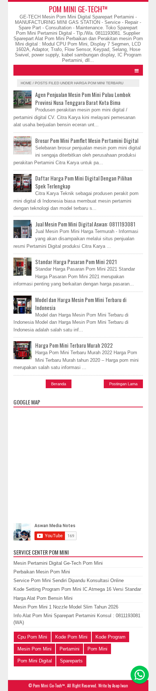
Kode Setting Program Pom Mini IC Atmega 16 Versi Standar (77, 589)
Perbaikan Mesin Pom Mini (41, 572)
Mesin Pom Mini (34, 649)
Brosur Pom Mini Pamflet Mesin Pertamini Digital (86, 140)
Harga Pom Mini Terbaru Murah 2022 (74, 345)
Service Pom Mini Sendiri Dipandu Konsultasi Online (68, 580)
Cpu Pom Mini (32, 637)
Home (26, 83)
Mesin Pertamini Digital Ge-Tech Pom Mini (58, 563)
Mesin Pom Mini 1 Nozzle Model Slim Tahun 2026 (65, 607)
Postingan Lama (123, 384)
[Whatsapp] (140, 675)
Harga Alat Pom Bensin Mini (43, 598)
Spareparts (71, 661)
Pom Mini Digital (34, 661)
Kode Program (110, 637)
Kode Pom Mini (71, 637)
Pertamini (69, 649)
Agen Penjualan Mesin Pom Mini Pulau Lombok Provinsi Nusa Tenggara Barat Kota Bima (83, 98)
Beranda (58, 384)
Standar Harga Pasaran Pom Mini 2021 (76, 262)
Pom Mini (97, 649)
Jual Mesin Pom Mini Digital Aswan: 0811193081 (85, 224)
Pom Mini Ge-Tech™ (78, 8)
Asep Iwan (120, 685)
